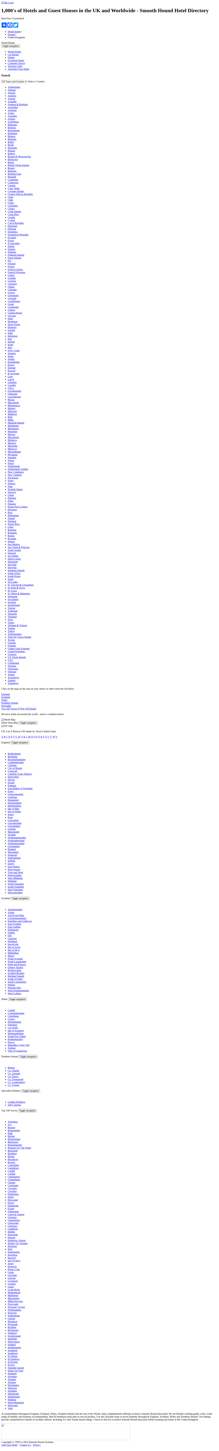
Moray (11, 955)
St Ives (11, 1365)
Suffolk (11, 860)
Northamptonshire (17, 837)
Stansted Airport (16, 1367)
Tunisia (11, 628)
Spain (10, 579)
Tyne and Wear (15, 872)
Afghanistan (14, 87)
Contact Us (25, 1445)
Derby (11, 1197)
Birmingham (14, 1139)
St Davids (13, 1362)
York (10, 1408)
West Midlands (15, 878)
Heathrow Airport (17, 1240)
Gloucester (13, 1223)
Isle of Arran (14, 947)
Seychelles (13, 556)
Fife (10, 935)
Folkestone (13, 1211)
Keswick (12, 1266)
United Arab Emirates (19, 648)
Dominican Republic (18, 234)
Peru (10, 512)
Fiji (9, 260)
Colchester (13, 1185)
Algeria (11, 92)
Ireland (11, 341)
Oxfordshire (14, 846)
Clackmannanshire (17, 918)
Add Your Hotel (9, 1445)
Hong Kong (14, 324)
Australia (12, 116)
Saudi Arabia (14, 550)
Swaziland (13, 599)
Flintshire (12, 1024)
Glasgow (12, 938)
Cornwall (12, 771)
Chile (10, 200)
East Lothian (14, 927)
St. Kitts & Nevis (16, 587)
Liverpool (13, 1281)
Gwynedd (13, 1027)
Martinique (13, 425)
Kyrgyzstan (13, 373)
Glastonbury (14, 1220)
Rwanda (12, 538)
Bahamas (12, 124)
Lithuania (12, 393)
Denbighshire (14, 1022)
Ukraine (12, 645)
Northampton (14, 1310)
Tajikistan (12, 611)
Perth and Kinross (17, 964)
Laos (10, 376)
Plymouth (12, 1324)
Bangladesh (14, 130)
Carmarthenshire (16, 1013)
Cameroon (13, 182)
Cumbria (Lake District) (20, 774)
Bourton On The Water (19, 1147)
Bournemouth (15, 1145)
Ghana (11, 286)
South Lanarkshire (17, 982)
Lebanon (12, 382)
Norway (12, 492)
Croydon (12, 1191)
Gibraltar (12, 289)
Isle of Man (13, 808)
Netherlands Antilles (18, 469)
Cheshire (12, 765)
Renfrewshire (14, 970)
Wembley (12, 1391)
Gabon (11, 275)
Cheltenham (14, 1179)
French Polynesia (16, 272)
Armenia (12, 110)
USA (10, 660)
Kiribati (11, 367)
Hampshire (13, 800)
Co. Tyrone (13, 1085)
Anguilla (12, 101)
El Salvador (14, 243)
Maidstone (13, 1295)
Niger (10, 480)
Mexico (11, 434)
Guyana (12, 315)
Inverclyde (13, 944)
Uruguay (12, 654)
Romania (12, 532)
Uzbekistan (13, 663)
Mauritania (13, 428)
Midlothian (13, 953)
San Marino (14, 544)
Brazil (11, 162)
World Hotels (14, 51)
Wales (4, 700)
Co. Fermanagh (15, 1079)
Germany (12, 284)
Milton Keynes (15, 1301)
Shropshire (13, 852)
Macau (11, 399)
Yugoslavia (13, 677)
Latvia (11, 379)
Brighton (12, 1153)
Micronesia (13, 437)
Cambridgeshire (16, 762)
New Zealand (14, 475)
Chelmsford (14, 1176)
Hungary (12, 327)
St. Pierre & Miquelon (19, 593)
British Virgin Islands (18, 165)
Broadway (13, 1159)
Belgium (12, 139)
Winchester (13, 1393)
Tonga (11, 622)
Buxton (11, 1162)
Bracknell (12, 1150)
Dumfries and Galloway (20, 921)
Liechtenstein (14, 391)
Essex (11, 791)
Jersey (11, 814)
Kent (10, 817)
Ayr (10, 1124)
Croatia (11, 217)
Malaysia (12, 411)
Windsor (12, 1399)
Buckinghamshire (16, 759)
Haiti (10, 318)
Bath (10, 1133)
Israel (10, 344)
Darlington (13, 1194)
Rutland (12, 849)
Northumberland (16, 840)
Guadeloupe (14, 301)
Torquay (12, 1382)
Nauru (11, 460)
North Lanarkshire (17, 961)
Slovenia (12, 567)
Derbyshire (13, 777)
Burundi (12, 176)
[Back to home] (7, 2)
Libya (11, 388)
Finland (11, 263)
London (12, 829)
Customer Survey (16, 63)
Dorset (11, 782)
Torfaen (12, 1048)
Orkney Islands (15, 967)
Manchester (13, 831)
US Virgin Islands (17, 657)
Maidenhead (14, 1292)
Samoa (11, 541)
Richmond (13, 1330)
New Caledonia (16, 472)
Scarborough (14, 1336)
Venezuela (13, 668)
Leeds (11, 1272)
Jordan (11, 359)
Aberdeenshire (15, 909)
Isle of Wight (14, 811)
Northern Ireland (9, 703)
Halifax (11, 1231)
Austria (11, 119)
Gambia (12, 278)
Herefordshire (15, 803)
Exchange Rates (16, 60)
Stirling (11, 984)
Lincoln (12, 1278)
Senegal (12, 553)
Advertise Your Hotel (18, 69)
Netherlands (14, 466)
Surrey (11, 863)
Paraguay (12, 509)
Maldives (12, 414)
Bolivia (11, 153)
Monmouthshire (16, 1033)
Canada (11, 185)
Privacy (37, 1445)
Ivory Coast (14, 350)
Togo (10, 619)
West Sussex (14, 869)
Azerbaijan (13, 121)
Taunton (12, 1379)
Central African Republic (20, 194)
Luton (11, 1286)
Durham (12, 785)
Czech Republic (16, 223)
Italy (10, 347)
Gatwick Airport (16, 1214)
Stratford (12, 1373)
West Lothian (14, 993)
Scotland (5, 697)
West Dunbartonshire (18, 990)
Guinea (11, 310)
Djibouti (12, 229)
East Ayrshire (14, 924)
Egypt (11, 240)
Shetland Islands (16, 976)
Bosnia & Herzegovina (19, 156)
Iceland (11, 330)
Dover (11, 1202)
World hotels (14, 31)
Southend (12, 1350)
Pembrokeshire (15, 1039)
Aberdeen (13, 1121)
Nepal (11, 463)
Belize (11, 142)
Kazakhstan (14, 362)
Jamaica (12, 353)
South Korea (14, 576)
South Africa (14, 573)
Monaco (12, 443)
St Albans (12, 1356)
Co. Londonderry (16, 1082)
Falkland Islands (16, 255)
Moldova (12, 440)
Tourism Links (15, 66)
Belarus (11, 136)
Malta (10, 420)
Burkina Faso (14, 174)
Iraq (10, 339)
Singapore (13, 561)
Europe (11, 34)
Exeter (11, 1208)
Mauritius (12, 431)
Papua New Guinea (18, 506)
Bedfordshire (14, 753)
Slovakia (12, 564)
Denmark (12, 226)
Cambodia (13, 179)
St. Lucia (12, 590)
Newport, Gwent (16, 1307)
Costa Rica (13, 214)
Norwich (12, 1312)
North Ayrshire (15, 958)
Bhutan (11, 150)
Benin (11, 145)
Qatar (10, 527)
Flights (11, 57)
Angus (11, 912)
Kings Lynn (14, 1269)
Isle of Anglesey (16, 1030)
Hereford (12, 1246)
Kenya (11, 365)
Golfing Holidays (16, 1102)
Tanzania (12, 613)
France (11, 266)
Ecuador (12, 237)
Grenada (12, 298)
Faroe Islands (14, 257)
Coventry (12, 1188)
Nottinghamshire (16, 843)
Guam (11, 304)
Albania (12, 90)
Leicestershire (15, 823)
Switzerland (14, 605)
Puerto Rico (14, 524)
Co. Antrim (13, 1070)
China (11, 202)
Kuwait (11, 370)
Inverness (12, 1255)
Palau (10, 501)
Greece (11, 292)
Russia (11, 535)
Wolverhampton (16, 1402)
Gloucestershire (15, 794)
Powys (11, 1042)
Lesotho (12, 385)
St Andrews (14, 1359)
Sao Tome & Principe (18, 547)
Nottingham (14, 1315)
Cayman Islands (16, 191)
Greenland (13, 295)
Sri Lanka (13, 582)
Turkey (11, 631)
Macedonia (13, 402)
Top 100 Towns (9, 708)
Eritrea (11, 246)
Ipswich (12, 1257)
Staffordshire (14, 858)
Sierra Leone (14, 558)
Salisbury (12, 1333)
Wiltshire (12, 881)
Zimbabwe (13, 683)
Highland (12, 941)
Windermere (14, 1396)
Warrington (13, 1385)
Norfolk (12, 834)
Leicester (12, 1275)
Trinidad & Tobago (17, 625)
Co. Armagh (14, 1073)
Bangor (11, 1127)
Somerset (12, 855)
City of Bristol (15, 768)
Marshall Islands (16, 422)
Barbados (12, 133)
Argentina (13, 107)
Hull (10, 1249)
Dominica (13, 231)
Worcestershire (15, 892)
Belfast (11, 1067)
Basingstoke (14, 1130)
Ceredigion (13, 1016)
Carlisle (11, 1174)
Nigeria (11, 483)
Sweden (12, 602)
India (10, 333)
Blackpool (13, 1142)
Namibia (12, 457)
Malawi (11, 408)
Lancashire (13, 820)
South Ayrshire (15, 979)
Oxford (11, 1318)
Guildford (13, 1228)
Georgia (12, 281)
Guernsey (12, 797)
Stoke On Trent (15, 1370)
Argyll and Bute (16, 915)
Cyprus (11, 220)
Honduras (13, 321)
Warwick (12, 1388)
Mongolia (12, 446)
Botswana (13, 159)
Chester (11, 1182)
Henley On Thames (18, 1243)
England (5, 694)
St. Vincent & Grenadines (21, 585)
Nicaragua (13, 477)
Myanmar (12, 454)
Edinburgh (13, 929)
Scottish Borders (16, 973)
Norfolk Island (15, 489)
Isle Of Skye (14, 1260)
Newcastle (13, 1304)
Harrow (12, 1237)
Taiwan (11, 608)
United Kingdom (16, 651)
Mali (10, 417)
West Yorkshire (15, 889)
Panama (12, 503)
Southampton (14, 1347)
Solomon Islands (16, 570)
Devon (11, 779)
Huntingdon (14, 1252)
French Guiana (15, 269)
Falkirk (11, 932)
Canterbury (13, 1168)
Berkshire (12, 756)
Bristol (11, 1156)
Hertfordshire (14, 805)
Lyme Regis (14, 1289)
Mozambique (14, 451)
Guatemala (13, 307)
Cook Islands (14, 211)
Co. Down (13, 1076)
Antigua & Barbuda (18, 104)
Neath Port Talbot (17, 1036)
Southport (13, 1353)
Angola (11, 98)
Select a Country (36, 81)
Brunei (11, 168)
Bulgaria (12, 171)
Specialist (6, 705)
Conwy (11, 1019)
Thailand (12, 616)
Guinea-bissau (15, 312)
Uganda (12, 642)
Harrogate (13, 1234)
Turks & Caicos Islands (19, 637)
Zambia (11, 680)
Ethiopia (12, 252)
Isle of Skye (14, 950)
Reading (12, 1327)
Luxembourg (14, 396)
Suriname (12, 596)
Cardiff (11, 1010)
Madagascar (14, 405)
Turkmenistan (14, 634)
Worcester (13, 1405)
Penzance (12, 1321)
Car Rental (13, 54)
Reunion (12, 530)
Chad (10, 197)
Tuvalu (11, 640)
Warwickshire (15, 875)
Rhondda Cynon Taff (18, 1045)
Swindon (12, 1376)
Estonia (11, 249)
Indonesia (12, 336)
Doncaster (13, 1200)
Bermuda (12, 147)
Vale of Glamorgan (17, 1050)
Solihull (12, 1344)
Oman (11, 495)
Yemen (11, 674)
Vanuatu (12, 666)
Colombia (13, 205)
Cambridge (13, 1165)
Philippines (13, 515)
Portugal (12, 521)
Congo (11, 208)
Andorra (12, 95)
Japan (10, 356)
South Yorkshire (16, 886)
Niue (10, 486)
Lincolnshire (14, 826)
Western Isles (14, 987)
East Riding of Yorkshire (20, 788)
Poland (11, 518)
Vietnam (12, 671)
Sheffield (12, 1338)
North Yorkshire (16, 884)
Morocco (12, 448)
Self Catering (14, 1105)
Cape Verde (14, 188)
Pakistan (12, 498)
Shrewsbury (14, 1341)
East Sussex (14, 866)
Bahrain (12, 127)
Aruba (11, 113)
